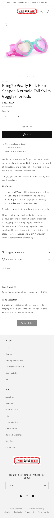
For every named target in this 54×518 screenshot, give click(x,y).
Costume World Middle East (26, 509)
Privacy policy (30, 512)
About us (10, 397)
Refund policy (17, 512)
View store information (15, 151)
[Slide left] (21, 76)
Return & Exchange (14, 435)
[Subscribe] (45, 485)
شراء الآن (27, 134)
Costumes (10, 354)
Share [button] (7, 268)
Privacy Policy (12, 422)
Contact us (10, 447)
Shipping (9, 403)
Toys (7, 348)
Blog (8, 379)
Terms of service (43, 512)
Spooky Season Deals (15, 360)
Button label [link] (27, 323)
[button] (5, 11)
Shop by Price (12, 373)
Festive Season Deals (15, 366)
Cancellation (11, 428)
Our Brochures (12, 409)
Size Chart (10, 441)
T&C (7, 416)
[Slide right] (33, 76)
